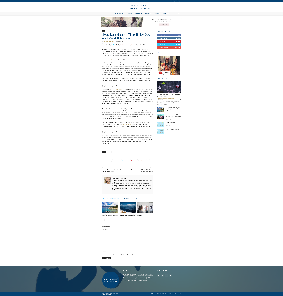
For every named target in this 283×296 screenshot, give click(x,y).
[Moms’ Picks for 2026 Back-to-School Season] (169, 87)
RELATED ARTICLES (111, 199)
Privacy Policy (152, 293)
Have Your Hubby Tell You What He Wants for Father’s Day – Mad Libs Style (142, 170)
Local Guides (160, 92)
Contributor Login (177, 293)
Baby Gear (109, 151)
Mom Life (130, 13)
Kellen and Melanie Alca (118, 89)
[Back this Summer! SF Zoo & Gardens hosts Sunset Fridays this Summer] (160, 116)
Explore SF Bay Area (119, 13)
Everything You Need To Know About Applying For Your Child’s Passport (113, 170)
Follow (178, 38)
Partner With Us (117, 1)
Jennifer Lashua (108, 41)
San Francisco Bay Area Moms (165, 98)
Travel (104, 30)
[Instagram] (175, 1)
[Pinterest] (177, 1)
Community (157, 13)
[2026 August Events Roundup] (160, 124)
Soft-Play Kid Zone (127, 124)
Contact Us (158, 1)
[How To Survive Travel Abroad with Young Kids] (145, 207)
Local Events (147, 13)
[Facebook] (172, 1)
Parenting (138, 13)
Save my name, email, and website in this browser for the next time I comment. (122, 254)
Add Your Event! (125, 1)
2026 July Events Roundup (172, 129)
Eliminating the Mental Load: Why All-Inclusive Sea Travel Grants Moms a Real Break (128, 216)
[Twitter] (180, 1)
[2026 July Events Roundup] (160, 131)
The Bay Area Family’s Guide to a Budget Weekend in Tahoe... (173, 109)
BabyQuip (110, 59)
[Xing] (113, 192)
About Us (165, 13)
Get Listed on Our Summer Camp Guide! (146, 1)
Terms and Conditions (161, 293)
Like (179, 35)
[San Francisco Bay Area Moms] (141, 7)
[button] (179, 13)
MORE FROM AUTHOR (130, 199)
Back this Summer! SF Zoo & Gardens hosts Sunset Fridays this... (173, 116)
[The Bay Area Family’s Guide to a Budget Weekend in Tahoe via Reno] (110, 207)
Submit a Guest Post (133, 1)
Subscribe (177, 47)
